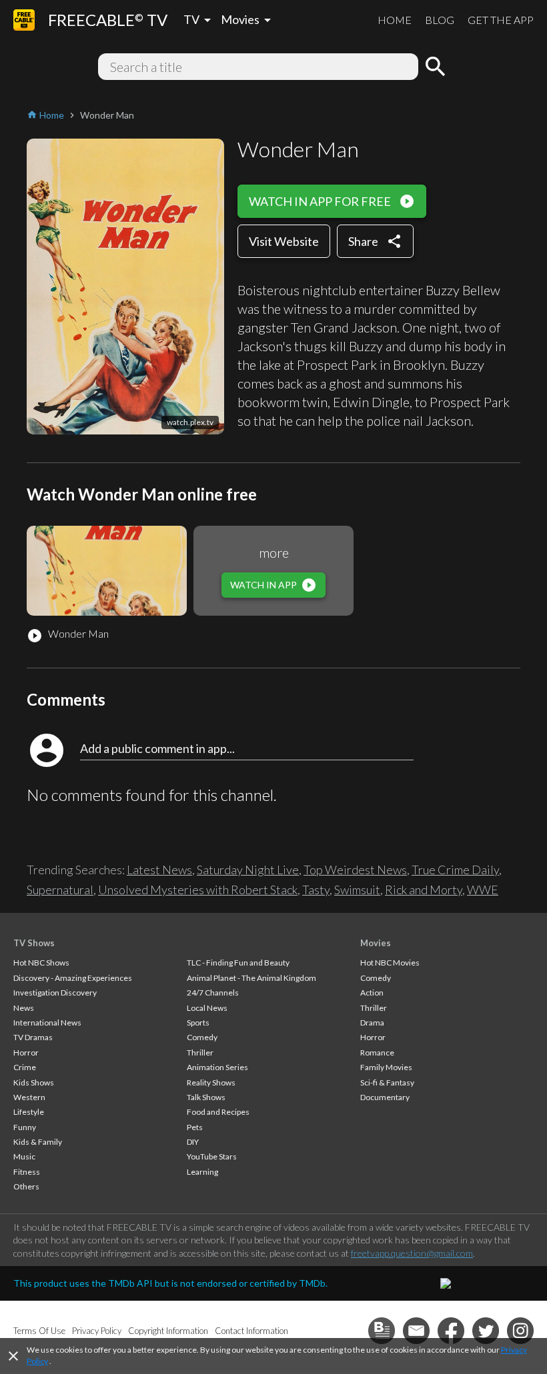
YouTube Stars (212, 1156)
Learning (202, 1172)
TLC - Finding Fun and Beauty (238, 963)
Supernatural (60, 889)
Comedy (202, 1037)
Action (372, 993)
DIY (193, 1142)
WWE (482, 889)
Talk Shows (206, 1097)
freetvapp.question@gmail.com (412, 1253)
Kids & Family (37, 1142)
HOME (395, 19)
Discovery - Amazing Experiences (72, 978)
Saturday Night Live (248, 869)
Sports (198, 1023)
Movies (375, 943)
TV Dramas (33, 1037)
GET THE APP (501, 19)
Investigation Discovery (55, 993)
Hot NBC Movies (390, 963)
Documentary (385, 1097)
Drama (372, 1023)
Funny (24, 1127)
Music (24, 1156)
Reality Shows (211, 1082)
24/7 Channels (213, 993)
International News (47, 1023)
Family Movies (386, 1067)
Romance (377, 1052)
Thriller (200, 1052)
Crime (24, 1067)
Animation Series (217, 1067)
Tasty (316, 889)
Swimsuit (357, 889)
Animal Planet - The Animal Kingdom (251, 978)
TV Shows (34, 943)
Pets (195, 1127)
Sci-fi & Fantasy (387, 1082)
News (23, 1008)
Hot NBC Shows (41, 963)
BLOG (439, 19)
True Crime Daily (455, 869)
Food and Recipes (218, 1112)
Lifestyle (28, 1112)
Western (29, 1097)
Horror (26, 1052)
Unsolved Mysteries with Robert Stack (198, 889)
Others (26, 1186)
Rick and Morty (423, 889)
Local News (207, 1008)
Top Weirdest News (355, 869)
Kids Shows (33, 1082)
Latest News (159, 869)
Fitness (26, 1172)
